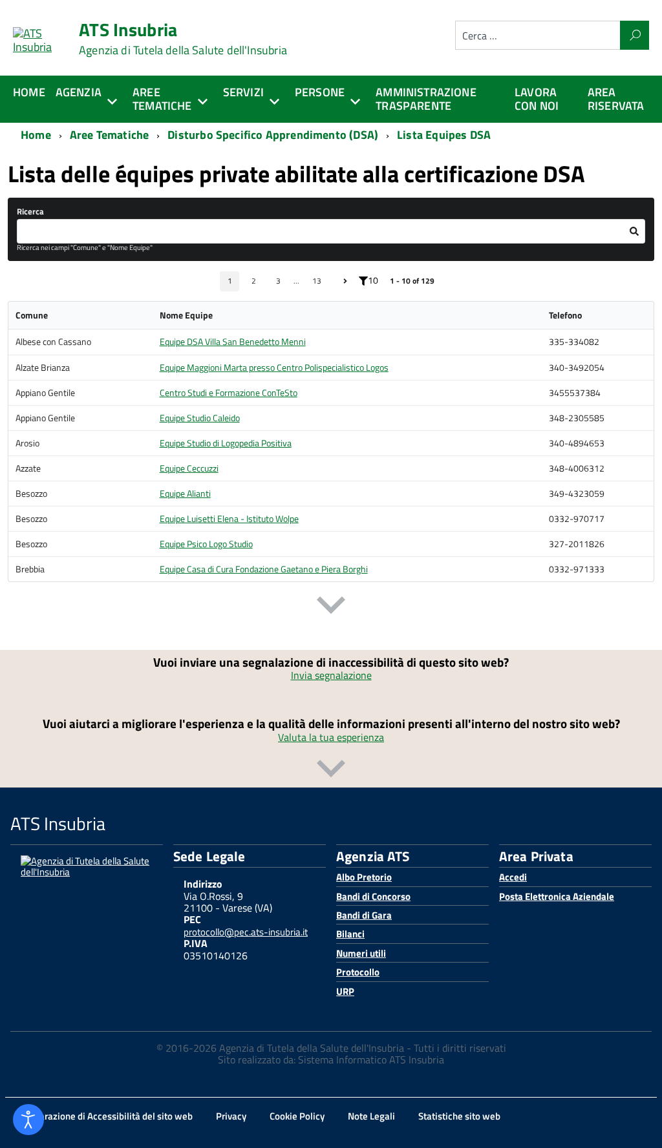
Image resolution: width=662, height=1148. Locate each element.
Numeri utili (361, 953)
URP (345, 991)
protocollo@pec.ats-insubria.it (246, 931)
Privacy (231, 1116)
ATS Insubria (183, 39)
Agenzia (78, 92)
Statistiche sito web (459, 1116)
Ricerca (30, 211)
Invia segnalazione (331, 675)
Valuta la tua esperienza (331, 737)
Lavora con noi (537, 98)
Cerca (634, 35)
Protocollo (357, 972)
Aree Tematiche (162, 98)
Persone (320, 92)
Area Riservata (616, 98)
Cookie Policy (297, 1116)
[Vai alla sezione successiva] (331, 607)
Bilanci (350, 933)
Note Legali (371, 1116)
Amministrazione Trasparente (426, 98)
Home (29, 92)
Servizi (243, 92)
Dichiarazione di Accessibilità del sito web (105, 1116)
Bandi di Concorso (373, 896)
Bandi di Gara (364, 915)
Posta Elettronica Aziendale (556, 896)
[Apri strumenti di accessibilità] (28, 1119)
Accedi (513, 877)
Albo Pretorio (364, 877)
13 (316, 281)
